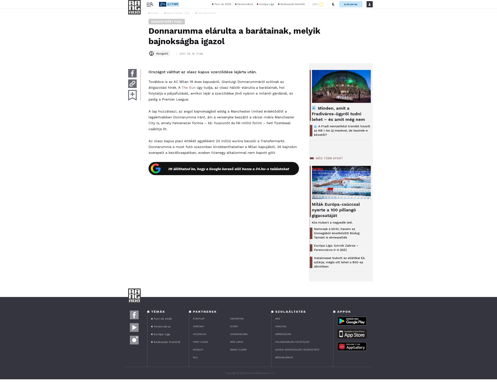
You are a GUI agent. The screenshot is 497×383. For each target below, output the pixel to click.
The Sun (188, 87)
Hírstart (198, 326)
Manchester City (178, 13)
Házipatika (237, 318)
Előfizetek (351, 4)
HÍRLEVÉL (281, 326)
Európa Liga (266, 4)
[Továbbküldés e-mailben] (132, 83)
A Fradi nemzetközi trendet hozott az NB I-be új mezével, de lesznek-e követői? (342, 130)
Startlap (198, 318)
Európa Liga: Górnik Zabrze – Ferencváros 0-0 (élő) (336, 248)
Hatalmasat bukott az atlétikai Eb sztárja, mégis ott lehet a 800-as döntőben (339, 262)
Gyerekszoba (239, 334)
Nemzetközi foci (166, 21)
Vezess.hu (199, 334)
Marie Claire (238, 349)
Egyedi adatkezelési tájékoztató (297, 349)
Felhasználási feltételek (292, 342)
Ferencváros (245, 4)
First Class (200, 342)
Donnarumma (207, 13)
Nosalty (198, 349)
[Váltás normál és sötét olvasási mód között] (333, 4)
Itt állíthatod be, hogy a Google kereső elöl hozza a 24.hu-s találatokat (228, 169)
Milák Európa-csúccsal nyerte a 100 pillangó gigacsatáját (336, 210)
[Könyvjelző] (132, 95)
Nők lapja (236, 342)
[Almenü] (150, 4)
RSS (277, 318)
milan (155, 13)
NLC (195, 357)
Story (234, 326)
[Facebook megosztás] (132, 73)
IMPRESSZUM (283, 334)
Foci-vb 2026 (222, 4)
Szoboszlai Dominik (292, 4)
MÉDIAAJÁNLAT (284, 357)
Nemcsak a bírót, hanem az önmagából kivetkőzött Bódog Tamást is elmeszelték (337, 233)
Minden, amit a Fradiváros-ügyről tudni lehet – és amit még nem (338, 114)
